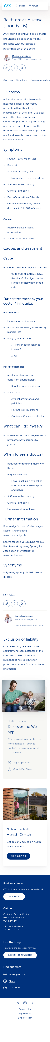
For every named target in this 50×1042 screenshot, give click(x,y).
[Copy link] (6, 68)
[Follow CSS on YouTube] (25, 1002)
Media (12, 981)
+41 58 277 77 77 (11, 929)
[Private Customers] (7, 5)
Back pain (12, 165)
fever (19, 158)
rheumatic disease (13, 103)
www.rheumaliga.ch (14, 535)
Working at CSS (17, 974)
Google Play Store (22, 769)
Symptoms (21, 80)
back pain (22, 474)
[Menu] (43, 6)
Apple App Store (21, 762)
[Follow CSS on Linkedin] (31, 1002)
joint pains (23, 190)
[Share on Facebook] (14, 68)
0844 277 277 (10, 921)
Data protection (25, 1018)
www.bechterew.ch (14, 555)
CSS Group (14, 987)
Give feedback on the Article (28, 625)
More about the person (25, 619)
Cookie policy (25, 1009)
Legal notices (25, 1014)
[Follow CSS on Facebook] (18, 1002)
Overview (8, 80)
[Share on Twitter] (22, 68)
